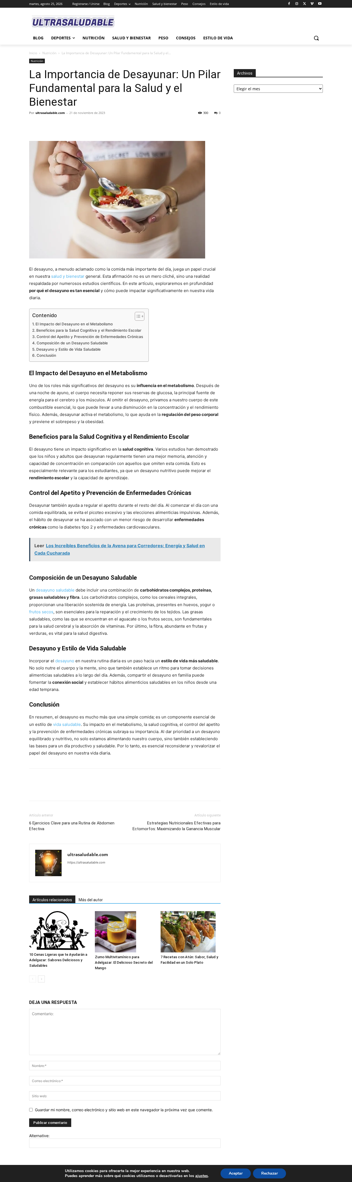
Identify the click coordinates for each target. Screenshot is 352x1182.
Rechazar (269, 1173)
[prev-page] (32, 979)
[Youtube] (320, 4)
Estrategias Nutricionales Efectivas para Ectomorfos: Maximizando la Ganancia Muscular (177, 826)
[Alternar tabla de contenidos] (137, 316)
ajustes (201, 1175)
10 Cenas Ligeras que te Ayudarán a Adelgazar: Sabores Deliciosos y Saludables (58, 960)
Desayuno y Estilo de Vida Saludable (68, 349)
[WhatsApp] (72, 125)
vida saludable (67, 724)
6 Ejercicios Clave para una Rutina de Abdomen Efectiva (71, 826)
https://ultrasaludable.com (86, 862)
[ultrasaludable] (73, 22)
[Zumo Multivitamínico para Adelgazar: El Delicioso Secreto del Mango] (125, 931)
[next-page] (41, 979)
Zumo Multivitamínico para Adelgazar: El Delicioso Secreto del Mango (124, 962)
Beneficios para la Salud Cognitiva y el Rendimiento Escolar (88, 330)
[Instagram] (297, 4)
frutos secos (41, 611)
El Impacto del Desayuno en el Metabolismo (74, 324)
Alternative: (39, 1135)
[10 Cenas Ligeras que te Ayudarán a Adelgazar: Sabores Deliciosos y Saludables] (59, 930)
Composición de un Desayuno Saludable (72, 343)
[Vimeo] (312, 4)
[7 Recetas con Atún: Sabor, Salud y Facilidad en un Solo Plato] (191, 931)
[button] (316, 38)
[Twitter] (304, 4)
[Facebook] (289, 4)
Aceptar (236, 1173)
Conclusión (46, 355)
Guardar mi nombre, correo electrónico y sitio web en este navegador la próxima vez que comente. (124, 1109)
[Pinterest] (59, 125)
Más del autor (91, 900)
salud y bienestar (67, 276)
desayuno (64, 660)
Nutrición (49, 53)
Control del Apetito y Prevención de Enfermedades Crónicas (90, 336)
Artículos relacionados (52, 900)
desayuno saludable (55, 590)
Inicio (33, 53)
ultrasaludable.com (50, 113)
